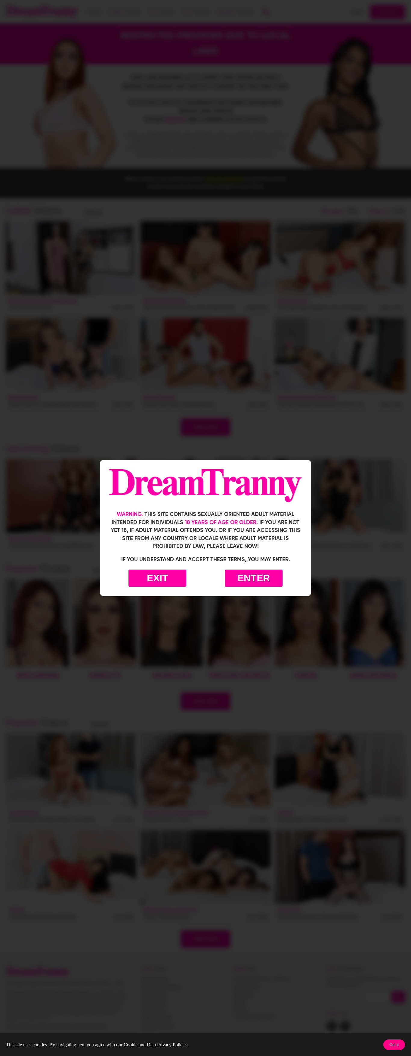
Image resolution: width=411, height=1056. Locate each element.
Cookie (131, 1044)
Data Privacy (159, 1044)
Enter (253, 578)
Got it (394, 1044)
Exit (157, 578)
